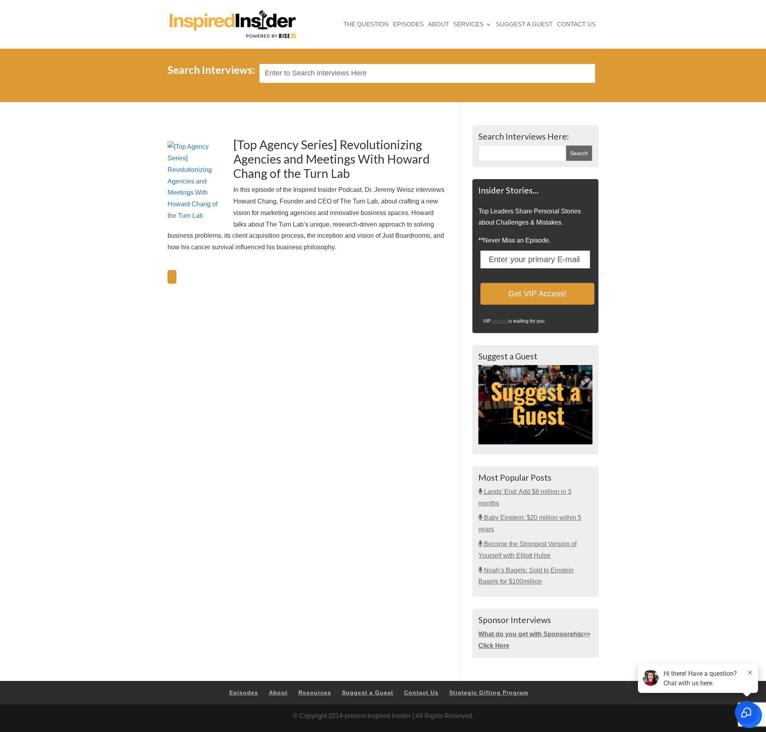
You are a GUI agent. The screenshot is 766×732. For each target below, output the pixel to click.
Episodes (408, 25)
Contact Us (576, 25)
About (438, 25)
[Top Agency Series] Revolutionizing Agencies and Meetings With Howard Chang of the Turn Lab (331, 158)
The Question (366, 25)
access (499, 321)
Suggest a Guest (524, 25)
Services (468, 25)
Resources (314, 692)
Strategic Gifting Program (488, 692)
